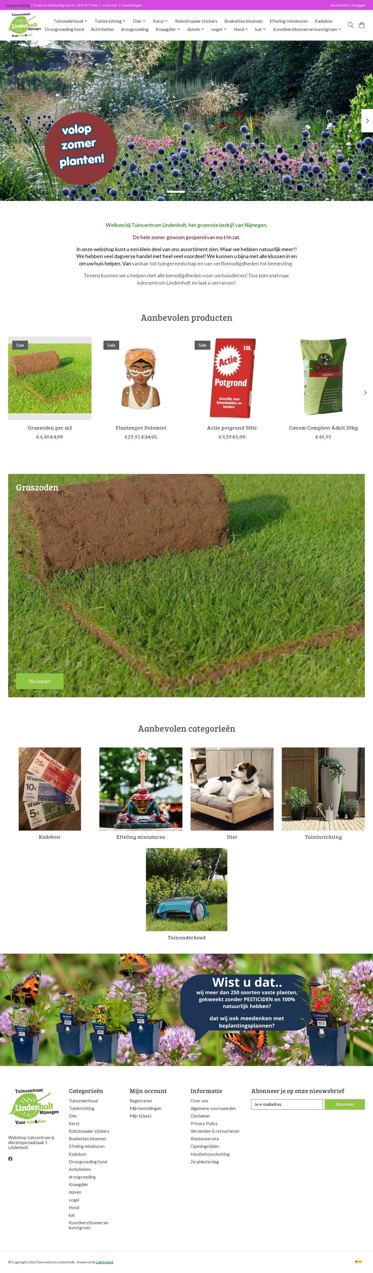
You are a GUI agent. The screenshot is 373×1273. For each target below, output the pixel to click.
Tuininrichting (323, 836)
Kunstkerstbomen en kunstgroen (88, 1225)
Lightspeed (104, 1262)
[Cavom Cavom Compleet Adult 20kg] (323, 378)
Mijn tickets (141, 1115)
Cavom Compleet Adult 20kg (323, 427)
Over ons (199, 1100)
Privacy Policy (204, 1123)
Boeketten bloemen (243, 21)
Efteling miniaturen (289, 21)
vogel (74, 1199)
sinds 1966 (33, 159)
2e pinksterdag (205, 1161)
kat (72, 1215)
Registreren (141, 1100)
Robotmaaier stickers (196, 21)
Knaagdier (78, 1184)
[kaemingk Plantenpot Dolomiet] (141, 378)
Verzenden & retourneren (215, 1131)
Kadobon (323, 21)
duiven (75, 1192)
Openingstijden (18, 5)
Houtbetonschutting (210, 1154)
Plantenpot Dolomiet (140, 427)
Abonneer (344, 1104)
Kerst (74, 1123)
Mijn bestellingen (145, 1108)
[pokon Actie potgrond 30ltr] (232, 378)
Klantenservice (205, 1138)
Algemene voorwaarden (213, 1108)
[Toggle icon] (350, 25)
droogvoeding (135, 29)
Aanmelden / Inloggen (348, 5)
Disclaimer (200, 1115)
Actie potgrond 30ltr (232, 427)
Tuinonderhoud (186, 937)
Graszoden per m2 (49, 427)
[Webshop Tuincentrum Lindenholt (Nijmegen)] (25, 25)
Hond (74, 1207)
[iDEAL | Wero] (358, 1262)
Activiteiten (102, 29)
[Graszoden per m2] (50, 378)
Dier (232, 836)
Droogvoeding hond (64, 29)
